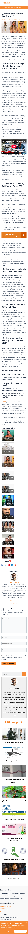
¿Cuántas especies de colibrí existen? (14, 801)
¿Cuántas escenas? (14, 878)
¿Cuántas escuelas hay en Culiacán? (14, 859)
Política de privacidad (5, 906)
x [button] (26, 922)
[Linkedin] (12, 565)
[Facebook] (2, 565)
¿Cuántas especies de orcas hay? (14, 761)
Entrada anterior (14, 600)
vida (17, 40)
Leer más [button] (13, 927)
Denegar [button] (7, 931)
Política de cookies (4, 910)
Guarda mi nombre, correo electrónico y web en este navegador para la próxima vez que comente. (13, 657)
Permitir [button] (20, 931)
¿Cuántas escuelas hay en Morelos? (14, 819)
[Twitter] (5, 565)
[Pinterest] (9, 565)
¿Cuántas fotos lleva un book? (14, 742)
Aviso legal (2, 908)
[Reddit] (15, 565)
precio (4, 401)
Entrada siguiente (14, 603)
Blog (1, 912)
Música (3, 7)
